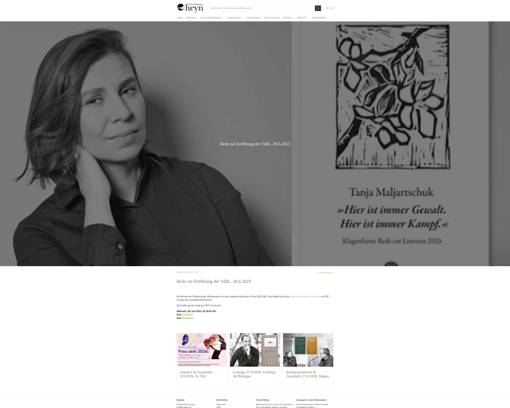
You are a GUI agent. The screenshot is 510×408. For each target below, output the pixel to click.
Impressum (221, 404)
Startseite (180, 272)
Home (180, 17)
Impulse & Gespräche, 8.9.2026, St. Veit (196, 374)
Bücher (190, 17)
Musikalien (234, 17)
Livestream (187, 314)
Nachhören (187, 318)
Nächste (330, 273)
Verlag (287, 17)
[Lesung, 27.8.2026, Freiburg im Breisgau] (255, 350)
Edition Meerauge (211, 17)
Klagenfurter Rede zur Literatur (305, 296)
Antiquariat (319, 17)
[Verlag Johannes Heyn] (190, 8)
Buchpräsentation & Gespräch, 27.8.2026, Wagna (307, 374)
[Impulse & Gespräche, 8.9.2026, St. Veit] (202, 350)
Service (301, 17)
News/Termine (271, 17)
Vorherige (322, 273)
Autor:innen (253, 17)
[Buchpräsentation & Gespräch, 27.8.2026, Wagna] (308, 350)
